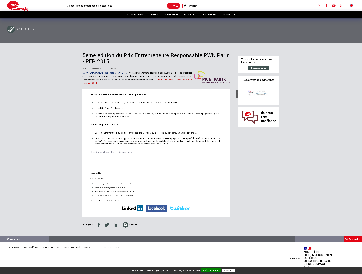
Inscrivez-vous (258, 68)
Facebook (326, 5)
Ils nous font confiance (268, 117)
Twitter (341, 5)
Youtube (333, 5)
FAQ (96, 247)
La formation (190, 14)
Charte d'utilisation (51, 247)
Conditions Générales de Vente (76, 247)
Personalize (228, 270)
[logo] (17, 5)
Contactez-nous (229, 14)
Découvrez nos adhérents (258, 80)
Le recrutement (209, 14)
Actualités (25, 29)
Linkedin (319, 5)
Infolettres (155, 14)
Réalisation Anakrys (111, 247)
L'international (171, 14)
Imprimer (133, 224)
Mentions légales (31, 247)
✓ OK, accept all (211, 270)
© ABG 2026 (14, 247)
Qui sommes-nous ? (135, 14)
